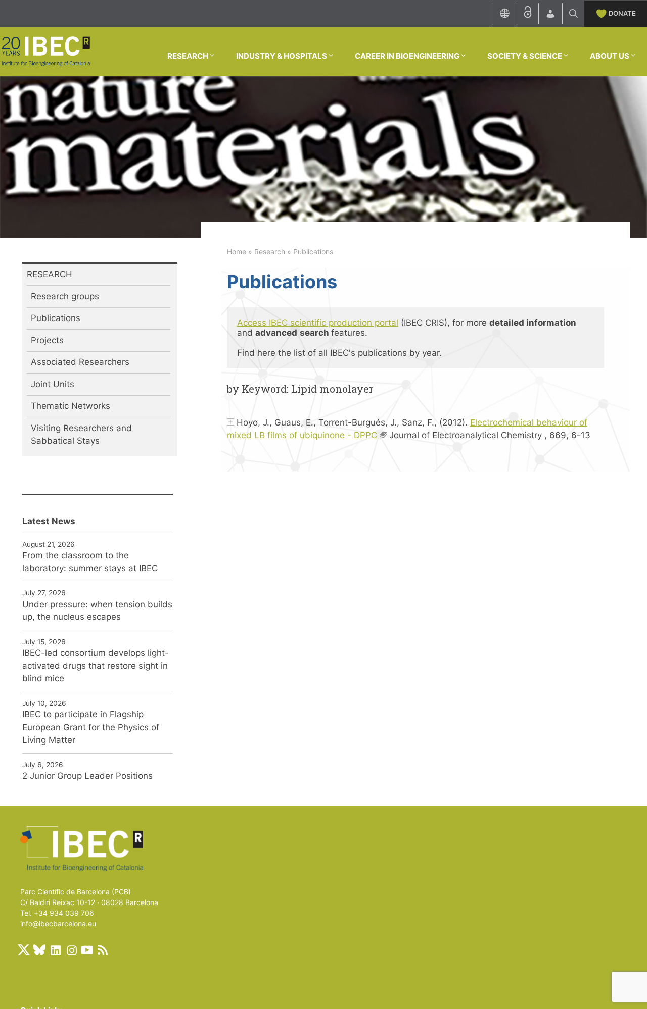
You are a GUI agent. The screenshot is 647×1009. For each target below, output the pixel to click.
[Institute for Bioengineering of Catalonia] (45, 51)
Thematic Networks (70, 406)
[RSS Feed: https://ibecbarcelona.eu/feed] (103, 950)
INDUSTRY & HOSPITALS (281, 56)
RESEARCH (187, 56)
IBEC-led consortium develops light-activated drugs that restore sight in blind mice (95, 665)
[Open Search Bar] (573, 14)
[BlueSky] (39, 950)
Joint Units (52, 384)
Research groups (65, 296)
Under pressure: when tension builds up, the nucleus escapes (97, 610)
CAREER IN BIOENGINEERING (407, 56)
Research (269, 251)
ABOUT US (609, 56)
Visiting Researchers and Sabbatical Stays (81, 434)
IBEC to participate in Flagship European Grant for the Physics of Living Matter (90, 727)
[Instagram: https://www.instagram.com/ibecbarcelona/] (71, 950)
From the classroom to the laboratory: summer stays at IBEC (90, 561)
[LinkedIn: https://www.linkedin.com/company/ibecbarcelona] (55, 950)
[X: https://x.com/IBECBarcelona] (24, 950)
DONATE (622, 13)
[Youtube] (87, 950)
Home (236, 251)
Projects (47, 340)
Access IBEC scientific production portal (317, 322)
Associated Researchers (80, 362)
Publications (55, 318)
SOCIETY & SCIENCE (524, 56)
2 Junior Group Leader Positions (87, 776)
